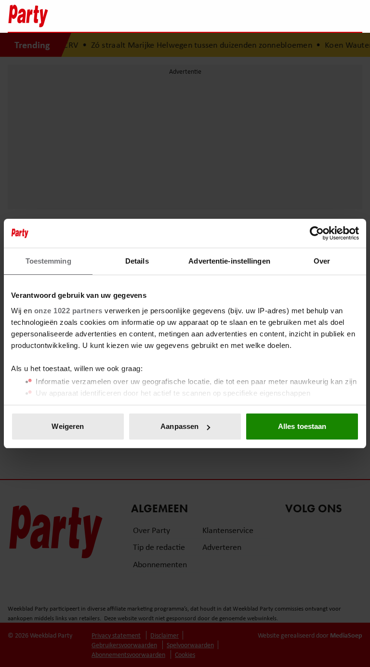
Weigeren (68, 426)
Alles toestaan (302, 426)
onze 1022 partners (68, 311)
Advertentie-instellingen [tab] (229, 261)
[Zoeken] (354, 17)
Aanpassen (179, 426)
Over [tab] (322, 261)
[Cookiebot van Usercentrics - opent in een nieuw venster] (317, 233)
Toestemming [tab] (48, 261)
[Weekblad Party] (142, 16)
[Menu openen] (294, 16)
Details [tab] (137, 261)
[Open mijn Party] (325, 16)
